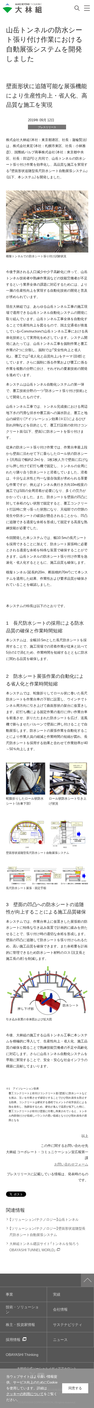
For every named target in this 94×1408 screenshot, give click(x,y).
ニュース (60, 1339)
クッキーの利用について (25, 1394)
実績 (56, 1294)
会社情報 (60, 1309)
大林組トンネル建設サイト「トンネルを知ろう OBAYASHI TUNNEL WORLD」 (44, 1246)
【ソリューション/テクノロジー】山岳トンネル (44, 1219)
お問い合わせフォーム (71, 1164)
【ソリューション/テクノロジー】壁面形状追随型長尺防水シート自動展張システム (47, 1231)
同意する (75, 1388)
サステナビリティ (67, 1324)
